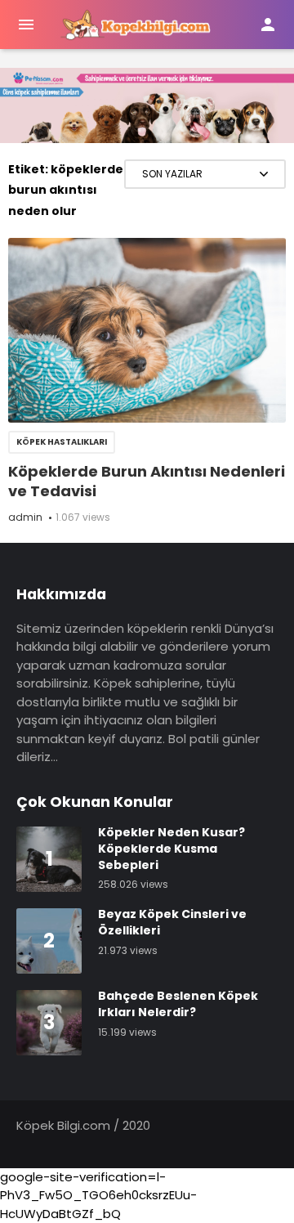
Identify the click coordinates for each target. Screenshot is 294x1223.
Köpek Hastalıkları (61, 442)
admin (25, 517)
